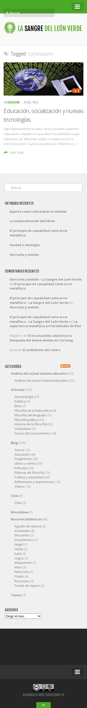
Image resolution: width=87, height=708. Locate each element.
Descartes (21, 535)
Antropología (23, 396)
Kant (17, 553)
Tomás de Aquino (27, 585)
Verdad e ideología (25, 245)
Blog (14, 443)
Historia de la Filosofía (30, 424)
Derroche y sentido (24, 254)
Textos (16, 595)
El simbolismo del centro (41, 350)
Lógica (19, 558)
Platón (19, 576)
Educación (13, 102)
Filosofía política (26, 420)
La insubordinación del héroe (32, 221)
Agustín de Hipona (27, 526)
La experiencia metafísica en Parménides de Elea (45, 323)
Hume (18, 549)
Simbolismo (22, 428)
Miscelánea (20, 512)
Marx (18, 567)
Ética (17, 406)
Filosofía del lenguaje (30, 415)
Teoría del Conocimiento (32, 433)
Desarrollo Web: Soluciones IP (43, 695)
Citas (14, 495)
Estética (20, 401)
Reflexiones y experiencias (34, 482)
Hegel (18, 544)
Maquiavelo (23, 562)
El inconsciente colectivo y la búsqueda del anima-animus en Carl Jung (41, 337)
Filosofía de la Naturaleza (33, 410)
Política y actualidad (29, 477)
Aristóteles (22, 531)
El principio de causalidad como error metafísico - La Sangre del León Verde (39, 300)
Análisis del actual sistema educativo (39, 373)
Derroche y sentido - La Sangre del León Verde (45, 279)
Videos (19, 486)
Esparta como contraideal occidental (38, 211)
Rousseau (21, 581)
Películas (21, 468)
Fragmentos (23, 459)
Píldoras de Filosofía (29, 472)
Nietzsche (21, 572)
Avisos (19, 450)
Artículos (18, 389)
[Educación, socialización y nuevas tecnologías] (43, 79)
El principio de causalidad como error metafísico (39, 232)
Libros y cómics (25, 463)
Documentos (23, 540)
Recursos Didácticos (26, 519)
